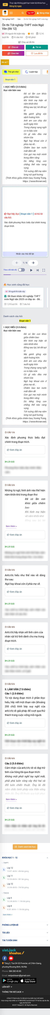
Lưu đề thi (38, 53)
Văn (19, 19)
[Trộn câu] (37, 270)
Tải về (38, 47)
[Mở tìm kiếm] (22, 13)
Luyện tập (33, 72)
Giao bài (15, 53)
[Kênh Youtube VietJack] (10, 958)
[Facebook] (4, 958)
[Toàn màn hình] (44, 270)
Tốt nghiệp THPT (8, 19)
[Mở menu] (11, 13)
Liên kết (6, 987)
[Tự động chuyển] (31, 270)
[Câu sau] (33, 263)
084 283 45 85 (15, 971)
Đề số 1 (5, 62)
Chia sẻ (14, 47)
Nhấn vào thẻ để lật (25, 254)
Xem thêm (7, 915)
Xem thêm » (11, 526)
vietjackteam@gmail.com (19, 975)
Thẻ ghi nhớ (13, 72)
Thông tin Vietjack (12, 992)
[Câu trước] (17, 263)
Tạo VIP (31, 13)
